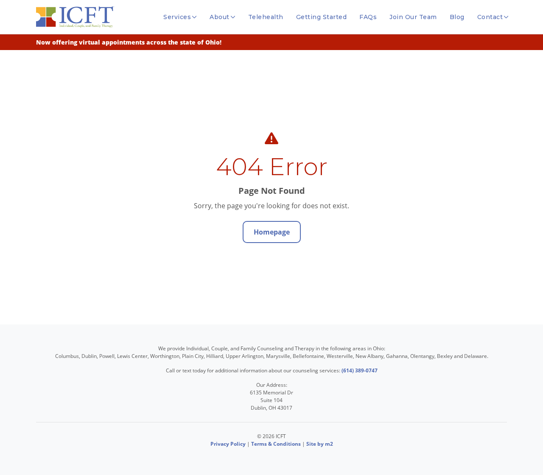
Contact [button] (490, 17)
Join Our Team (413, 17)
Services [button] (177, 17)
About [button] (220, 17)
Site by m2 (319, 443)
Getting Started (321, 17)
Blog (457, 17)
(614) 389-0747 (359, 370)
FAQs (368, 17)
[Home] (75, 17)
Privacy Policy (228, 443)
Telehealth (265, 17)
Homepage (272, 232)
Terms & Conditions (276, 443)
